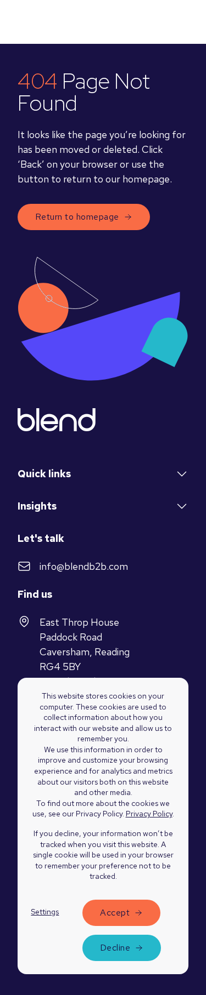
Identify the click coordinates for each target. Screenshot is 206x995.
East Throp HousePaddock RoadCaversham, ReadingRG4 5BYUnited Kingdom (85, 652)
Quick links (44, 473)
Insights (37, 506)
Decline (115, 947)
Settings (45, 912)
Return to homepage (77, 216)
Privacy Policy (149, 814)
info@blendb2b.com (84, 566)
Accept (115, 912)
